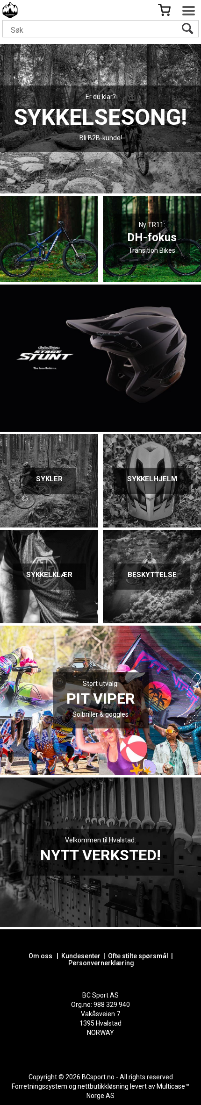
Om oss (40, 956)
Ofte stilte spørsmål (138, 956)
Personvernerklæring (101, 963)
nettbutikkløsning (103, 1086)
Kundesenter (80, 956)
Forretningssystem (39, 1086)
